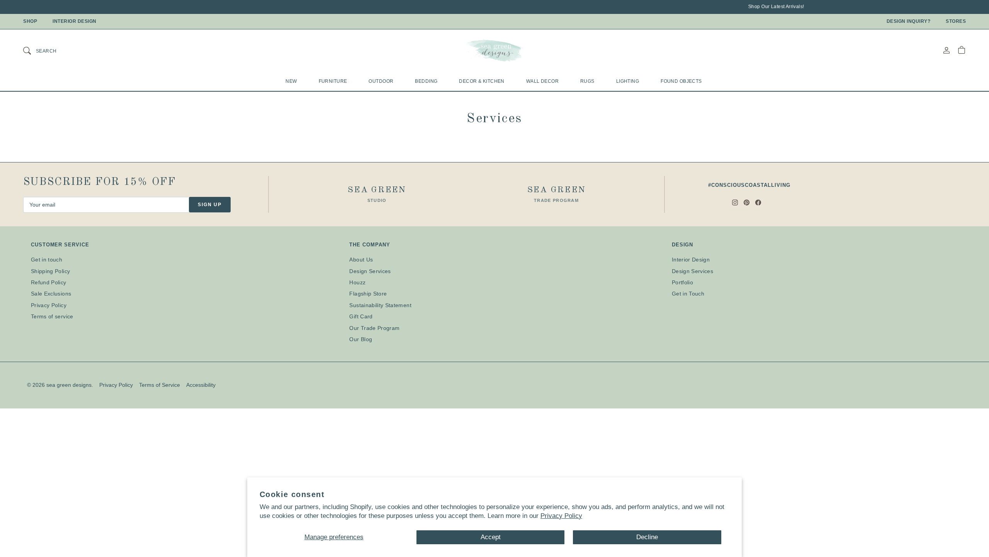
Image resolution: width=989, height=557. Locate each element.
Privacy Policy (561, 515)
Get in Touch (688, 293)
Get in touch (46, 259)
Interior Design (75, 21)
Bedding (426, 81)
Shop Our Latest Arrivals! (767, 6)
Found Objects (681, 81)
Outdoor (381, 81)
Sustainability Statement (380, 305)
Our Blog (360, 339)
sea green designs (69, 385)
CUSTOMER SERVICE (60, 245)
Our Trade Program (374, 328)
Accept (491, 537)
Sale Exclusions (51, 293)
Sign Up (210, 204)
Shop (30, 21)
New (291, 81)
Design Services (370, 271)
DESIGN (682, 245)
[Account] (946, 50)
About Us (361, 259)
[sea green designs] (494, 50)
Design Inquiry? (909, 21)
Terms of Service (159, 385)
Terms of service (52, 316)
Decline (647, 537)
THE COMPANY (369, 245)
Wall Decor (542, 81)
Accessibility (201, 385)
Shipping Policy (50, 271)
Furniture (333, 81)
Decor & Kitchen (481, 81)
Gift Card (360, 316)
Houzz (357, 282)
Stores (956, 21)
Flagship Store (368, 293)
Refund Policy (48, 282)
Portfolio (682, 282)
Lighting (627, 81)
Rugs (587, 81)
